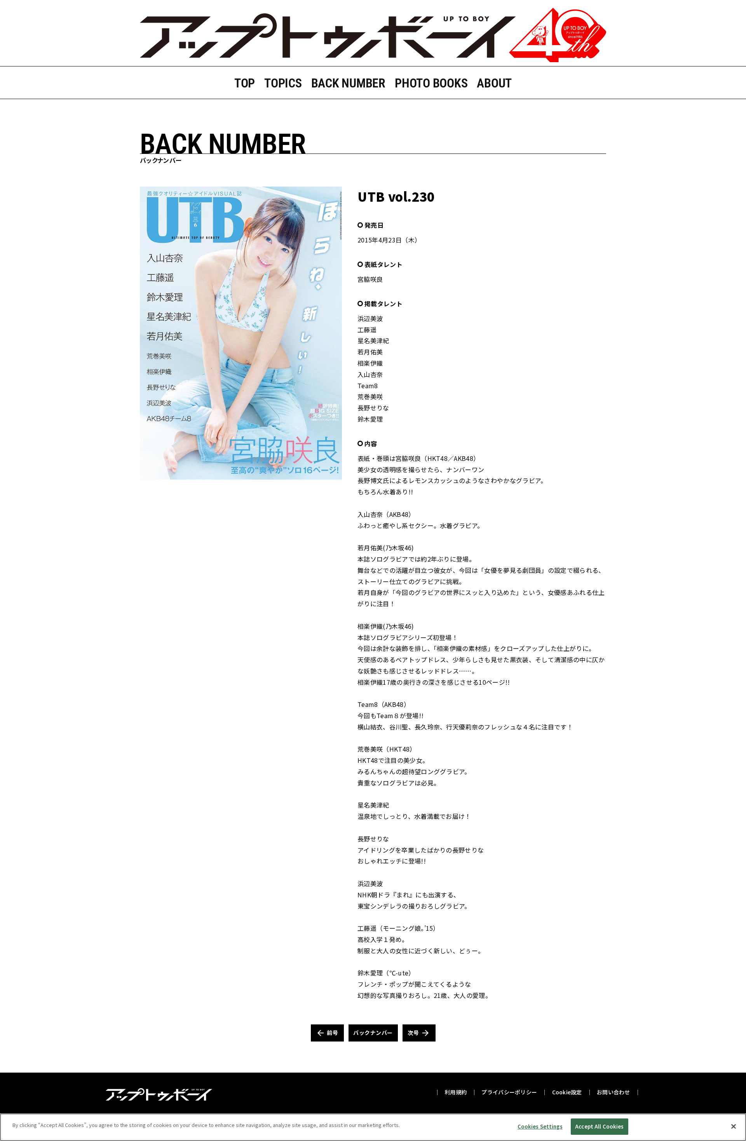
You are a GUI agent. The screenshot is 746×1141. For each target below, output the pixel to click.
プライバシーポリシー (509, 1092)
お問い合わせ (613, 1092)
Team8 (367, 385)
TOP (244, 83)
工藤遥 (366, 329)
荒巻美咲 (370, 396)
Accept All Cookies (599, 1126)
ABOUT (494, 83)
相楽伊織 (370, 363)
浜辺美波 (370, 318)
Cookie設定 (567, 1092)
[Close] (733, 1126)
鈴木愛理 (370, 419)
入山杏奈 (370, 374)
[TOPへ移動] (373, 35)
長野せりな (373, 407)
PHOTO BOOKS (431, 83)
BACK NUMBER (348, 83)
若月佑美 (370, 351)
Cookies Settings (540, 1126)
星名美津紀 (373, 340)
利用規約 (455, 1092)
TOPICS (283, 83)
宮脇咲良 (370, 279)
